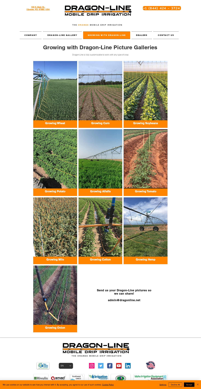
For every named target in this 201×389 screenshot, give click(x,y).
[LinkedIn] (128, 365)
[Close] (197, 384)
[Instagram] (91, 365)
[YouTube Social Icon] (119, 365)
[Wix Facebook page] (110, 365)
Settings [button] (162, 384)
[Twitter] (101, 365)
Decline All (175, 384)
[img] (146, 230)
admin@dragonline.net (124, 300)
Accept (189, 384)
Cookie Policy (108, 384)
